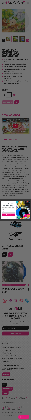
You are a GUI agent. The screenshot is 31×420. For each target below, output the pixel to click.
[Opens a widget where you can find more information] (23, 417)
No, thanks (8, 217)
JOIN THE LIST (8, 214)
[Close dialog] (29, 202)
